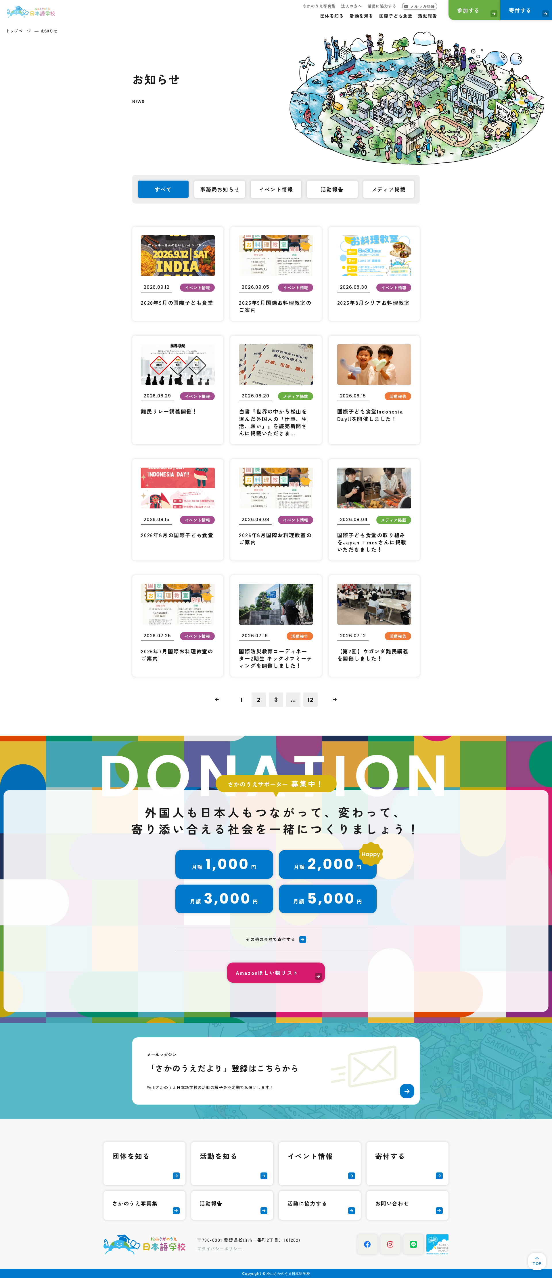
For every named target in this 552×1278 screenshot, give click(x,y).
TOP (537, 1263)
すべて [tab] (163, 189)
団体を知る (332, 16)
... (293, 700)
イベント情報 (310, 1156)
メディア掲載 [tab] (389, 189)
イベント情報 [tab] (276, 189)
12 (310, 700)
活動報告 (427, 16)
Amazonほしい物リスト (267, 972)
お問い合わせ (392, 1203)
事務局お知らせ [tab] (220, 189)
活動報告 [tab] (332, 189)
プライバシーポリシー (219, 1249)
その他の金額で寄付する (270, 939)
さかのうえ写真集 (319, 6)
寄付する (520, 10)
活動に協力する (382, 6)
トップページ (18, 31)
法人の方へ (351, 6)
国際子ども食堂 (396, 16)
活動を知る (361, 16)
